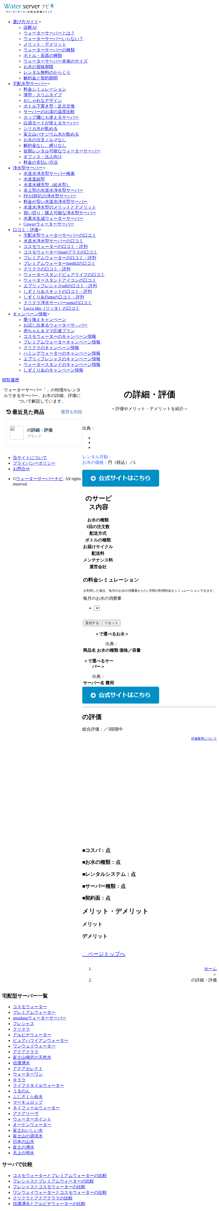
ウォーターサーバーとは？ (49, 33)
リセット (111, 623)
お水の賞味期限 (38, 66)
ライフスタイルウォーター (38, 1085)
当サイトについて (30, 457)
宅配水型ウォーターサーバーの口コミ (60, 235)
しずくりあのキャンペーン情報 (53, 370)
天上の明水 (23, 1153)
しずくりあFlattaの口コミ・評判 (54, 297)
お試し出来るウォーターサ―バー (56, 325)
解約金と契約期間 (41, 78)
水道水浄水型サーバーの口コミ (53, 241)
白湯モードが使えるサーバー (51, 123)
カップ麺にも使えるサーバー (51, 117)
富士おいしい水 (28, 1130)
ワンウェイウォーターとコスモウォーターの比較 (60, 1192)
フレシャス (23, 1023)
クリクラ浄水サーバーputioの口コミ (58, 302)
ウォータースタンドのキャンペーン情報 (62, 364)
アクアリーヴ (25, 1113)
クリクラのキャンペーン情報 (51, 347)
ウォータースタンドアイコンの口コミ (60, 280)
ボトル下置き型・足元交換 (49, 106)
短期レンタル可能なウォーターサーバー (62, 151)
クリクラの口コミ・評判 (47, 269)
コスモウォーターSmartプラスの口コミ (60, 252)
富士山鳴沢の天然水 (32, 1057)
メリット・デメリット (45, 44)
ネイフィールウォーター (36, 1108)
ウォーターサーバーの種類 (49, 50)
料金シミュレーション (45, 89)
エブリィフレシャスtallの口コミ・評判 (60, 286)
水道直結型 (34, 179)
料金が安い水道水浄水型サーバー (56, 201)
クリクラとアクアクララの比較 (43, 1198)
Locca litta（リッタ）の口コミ (52, 308)
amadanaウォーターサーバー (39, 1018)
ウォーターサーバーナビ (39, 478)
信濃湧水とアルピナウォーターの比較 (49, 1203)
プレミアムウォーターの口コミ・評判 (60, 257)
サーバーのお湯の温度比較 (49, 111)
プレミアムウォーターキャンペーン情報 (62, 342)
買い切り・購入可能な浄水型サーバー (60, 213)
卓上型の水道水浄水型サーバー (53, 190)
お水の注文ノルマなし (45, 139)
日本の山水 (23, 1141)
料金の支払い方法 (41, 162)
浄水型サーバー (28, 168)
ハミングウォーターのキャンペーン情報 (62, 353)
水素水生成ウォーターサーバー (53, 218)
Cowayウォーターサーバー (49, 224)
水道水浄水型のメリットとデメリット (60, 207)
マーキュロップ (28, 1102)
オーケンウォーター (32, 1124)
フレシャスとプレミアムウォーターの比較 (53, 1181)
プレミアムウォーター (34, 1012)
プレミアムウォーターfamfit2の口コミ (59, 263)
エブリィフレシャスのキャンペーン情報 (62, 359)
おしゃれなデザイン (43, 100)
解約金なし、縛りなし (45, 145)
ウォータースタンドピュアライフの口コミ (64, 274)
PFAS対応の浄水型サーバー (50, 196)
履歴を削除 (71, 412)
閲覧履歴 (10, 380)
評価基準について (204, 738)
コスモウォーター (30, 1006)
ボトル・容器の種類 (43, 55)
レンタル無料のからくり (47, 72)
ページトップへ (106, 954)
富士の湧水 (23, 1147)
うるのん (21, 1091)
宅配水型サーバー (30, 83)
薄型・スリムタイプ (43, 95)
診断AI (30, 27)
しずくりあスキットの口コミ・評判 (58, 291)
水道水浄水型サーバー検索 (49, 173)
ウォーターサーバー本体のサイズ (56, 61)
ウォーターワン (28, 1074)
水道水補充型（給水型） (47, 184)
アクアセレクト (28, 1068)
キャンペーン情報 (30, 314)
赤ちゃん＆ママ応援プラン (49, 330)
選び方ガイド (25, 22)
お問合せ (21, 469)
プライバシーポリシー (34, 463)
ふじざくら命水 (28, 1096)
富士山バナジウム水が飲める (51, 134)
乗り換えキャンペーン (45, 319)
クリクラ (21, 1029)
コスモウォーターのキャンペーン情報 (60, 336)
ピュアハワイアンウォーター (40, 1040)
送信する (92, 623)
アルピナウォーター (32, 1035)
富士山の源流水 (28, 1136)
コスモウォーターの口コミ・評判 (56, 246)
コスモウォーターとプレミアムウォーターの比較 (60, 1175)
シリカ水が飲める (41, 128)
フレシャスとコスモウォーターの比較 (49, 1187)
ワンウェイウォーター (34, 1046)
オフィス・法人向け (43, 156)
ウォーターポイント (32, 1119)
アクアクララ (25, 1051)
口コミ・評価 (25, 229)
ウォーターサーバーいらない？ (53, 38)
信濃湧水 (21, 1063)
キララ (19, 1080)
